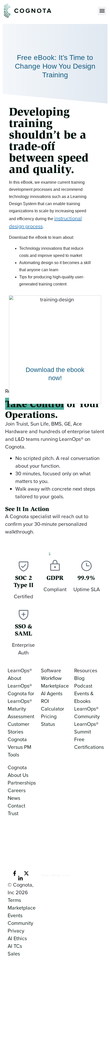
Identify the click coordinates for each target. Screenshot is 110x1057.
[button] (102, 11)
